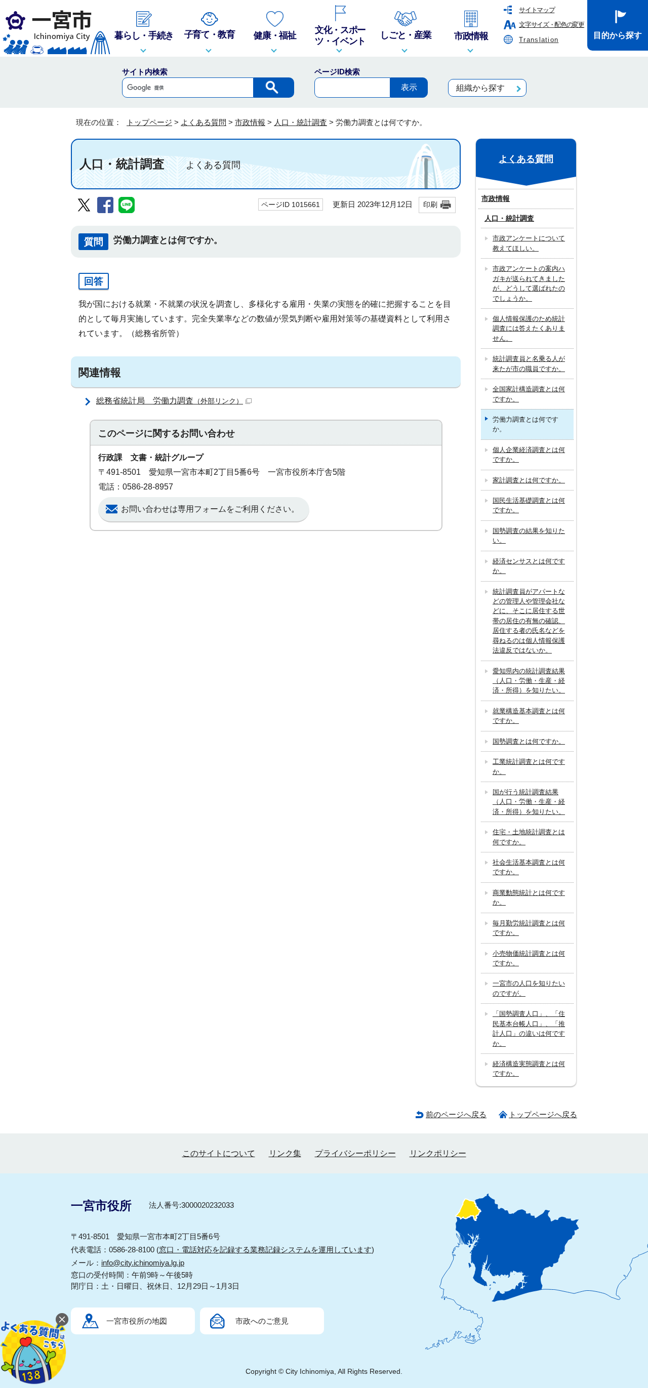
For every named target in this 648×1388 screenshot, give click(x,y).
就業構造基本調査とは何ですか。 (529, 715)
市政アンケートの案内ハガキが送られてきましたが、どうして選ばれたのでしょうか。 (529, 283)
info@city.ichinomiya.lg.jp (142, 1262)
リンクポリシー (438, 1153)
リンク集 (285, 1153)
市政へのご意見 (262, 1321)
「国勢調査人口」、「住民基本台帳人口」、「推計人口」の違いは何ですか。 (529, 1028)
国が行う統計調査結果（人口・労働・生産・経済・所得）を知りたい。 (529, 801)
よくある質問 (203, 122)
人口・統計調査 (300, 122)
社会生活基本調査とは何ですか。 (529, 867)
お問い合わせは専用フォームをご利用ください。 (210, 509)
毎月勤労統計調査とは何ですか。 (529, 927)
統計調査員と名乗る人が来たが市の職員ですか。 (529, 363)
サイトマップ (536, 10)
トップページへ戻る (543, 1114)
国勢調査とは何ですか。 (529, 741)
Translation (538, 40)
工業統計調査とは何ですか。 (529, 766)
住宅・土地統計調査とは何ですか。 (529, 836)
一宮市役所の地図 (136, 1321)
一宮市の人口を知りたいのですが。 (529, 988)
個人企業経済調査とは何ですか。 (529, 454)
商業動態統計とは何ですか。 (529, 897)
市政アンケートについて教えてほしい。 (529, 243)
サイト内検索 (145, 71)
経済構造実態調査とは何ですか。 (529, 1068)
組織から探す (480, 88)
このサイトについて (218, 1153)
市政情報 (250, 122)
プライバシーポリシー (355, 1153)
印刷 (430, 204)
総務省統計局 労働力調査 (169, 400)
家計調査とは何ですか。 (529, 480)
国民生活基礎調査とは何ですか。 (529, 505)
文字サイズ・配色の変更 (551, 24)
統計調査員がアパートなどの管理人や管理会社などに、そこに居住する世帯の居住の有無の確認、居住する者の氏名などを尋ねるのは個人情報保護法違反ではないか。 (529, 621)
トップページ (149, 122)
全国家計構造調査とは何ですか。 (529, 393)
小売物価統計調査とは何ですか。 (529, 958)
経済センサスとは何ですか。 (529, 566)
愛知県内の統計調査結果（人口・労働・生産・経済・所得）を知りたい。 (529, 681)
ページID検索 (337, 71)
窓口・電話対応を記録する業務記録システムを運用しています (265, 1249)
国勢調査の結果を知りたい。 (529, 535)
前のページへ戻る (456, 1114)
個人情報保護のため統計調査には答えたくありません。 (529, 328)
